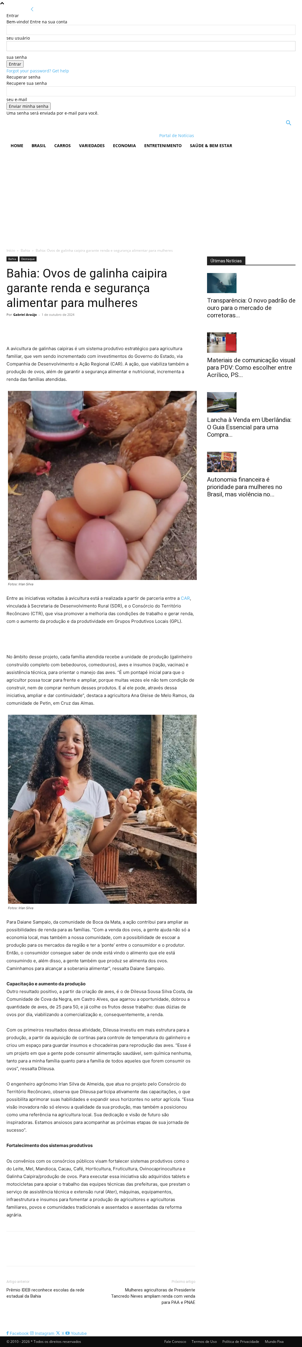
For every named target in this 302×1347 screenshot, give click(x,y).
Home (17, 145)
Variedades (92, 145)
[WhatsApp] (53, 328)
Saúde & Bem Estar (211, 145)
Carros (62, 145)
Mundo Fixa (274, 1341)
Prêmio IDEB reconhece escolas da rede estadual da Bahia (45, 1293)
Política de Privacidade (240, 1341)
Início (10, 250)
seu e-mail (16, 99)
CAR (185, 598)
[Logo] (44, 135)
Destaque (28, 259)
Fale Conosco (175, 1341)
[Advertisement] (151, 197)
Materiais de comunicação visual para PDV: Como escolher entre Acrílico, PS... (251, 367)
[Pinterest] (39, 328)
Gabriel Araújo (25, 314)
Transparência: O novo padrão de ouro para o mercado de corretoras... (251, 308)
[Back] (32, 9)
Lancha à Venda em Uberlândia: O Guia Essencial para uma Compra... (249, 427)
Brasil (39, 145)
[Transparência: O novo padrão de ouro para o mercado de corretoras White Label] (251, 283)
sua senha (16, 57)
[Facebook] (12, 328)
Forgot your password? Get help (37, 71)
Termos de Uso (204, 1341)
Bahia (25, 250)
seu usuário (18, 38)
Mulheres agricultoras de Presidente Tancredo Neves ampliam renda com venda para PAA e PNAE (153, 1296)
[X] (26, 328)
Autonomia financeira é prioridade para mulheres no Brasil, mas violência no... (244, 487)
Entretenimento (163, 145)
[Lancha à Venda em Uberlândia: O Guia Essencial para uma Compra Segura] (251, 402)
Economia (124, 145)
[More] (67, 328)
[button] (288, 123)
